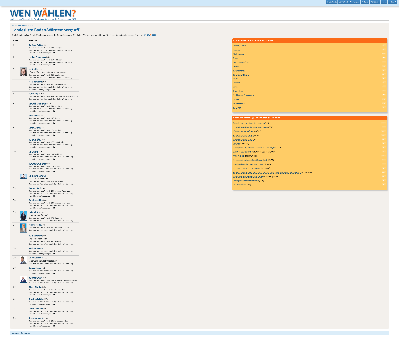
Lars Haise (33, 151)
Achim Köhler (35, 139)
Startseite (333, 2)
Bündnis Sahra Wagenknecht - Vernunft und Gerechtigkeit (254, 148)
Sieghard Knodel (36, 248)
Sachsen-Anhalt (239, 103)
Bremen (236, 58)
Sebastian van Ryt (36, 318)
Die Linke (236, 144)
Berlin (235, 87)
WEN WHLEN (43, 13)
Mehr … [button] (392, 2)
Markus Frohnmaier (37, 57)
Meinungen (354, 2)
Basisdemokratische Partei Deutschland (248, 164)
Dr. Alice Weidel (36, 45)
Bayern (235, 79)
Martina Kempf (35, 235)
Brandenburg (238, 91)
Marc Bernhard (35, 82)
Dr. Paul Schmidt (36, 258)
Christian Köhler (36, 308)
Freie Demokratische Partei (243, 135)
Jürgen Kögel (34, 115)
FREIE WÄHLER (238, 156)
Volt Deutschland (239, 185)
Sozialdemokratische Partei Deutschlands (249, 123)
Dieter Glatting (35, 287)
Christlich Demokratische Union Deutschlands (250, 127)
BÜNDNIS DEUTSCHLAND (243, 152)
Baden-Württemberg (241, 74)
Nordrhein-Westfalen (241, 62)
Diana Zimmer (35, 127)
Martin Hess (34, 69)
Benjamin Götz (35, 277)
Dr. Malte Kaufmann (37, 175)
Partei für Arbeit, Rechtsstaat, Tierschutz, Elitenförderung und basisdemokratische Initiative (267, 172)
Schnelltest (343, 2)
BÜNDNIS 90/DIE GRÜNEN (243, 131)
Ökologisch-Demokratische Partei (246, 181)
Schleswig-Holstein (240, 46)
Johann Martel (35, 225)
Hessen (236, 66)
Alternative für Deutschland (243, 139)
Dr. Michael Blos (36, 200)
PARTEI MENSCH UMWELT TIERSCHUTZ (248, 177)
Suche (384, 2)
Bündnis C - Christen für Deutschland (246, 168)
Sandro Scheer (35, 268)
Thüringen (237, 107)
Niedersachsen (238, 54)
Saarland (236, 83)
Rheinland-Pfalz (239, 70)
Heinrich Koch (35, 212)
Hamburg (236, 50)
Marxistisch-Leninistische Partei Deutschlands (250, 160)
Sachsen (236, 99)
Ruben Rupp (34, 94)
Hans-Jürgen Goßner (38, 103)
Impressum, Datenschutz (21, 333)
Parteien (364, 2)
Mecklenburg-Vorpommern (243, 95)
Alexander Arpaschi (37, 163)
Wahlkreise (375, 2)
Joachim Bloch (35, 188)
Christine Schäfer (36, 299)
